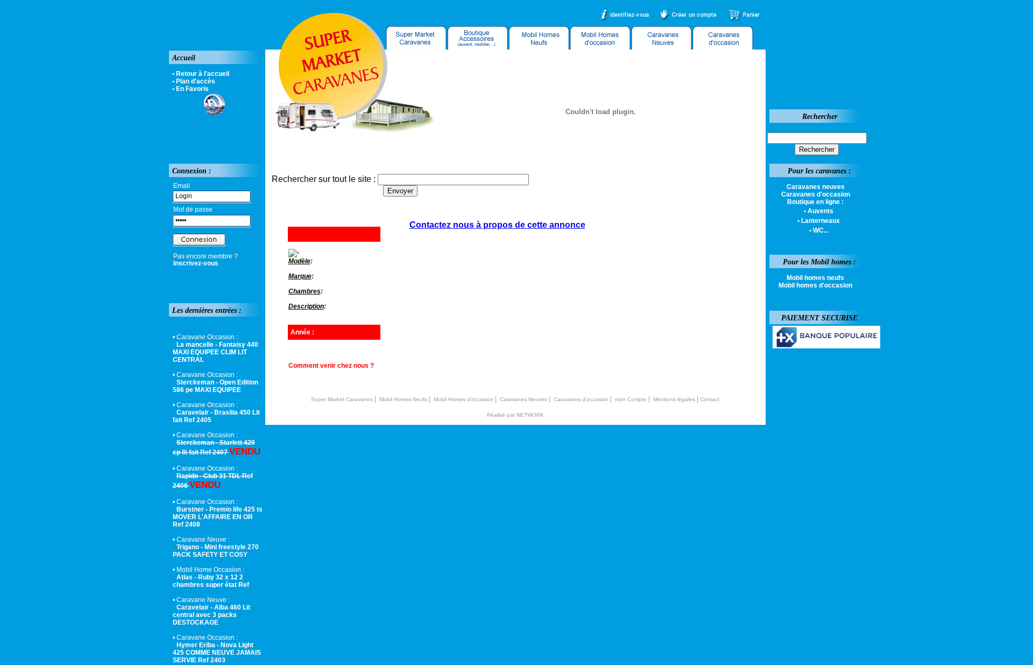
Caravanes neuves (816, 187)
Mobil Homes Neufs (403, 399)
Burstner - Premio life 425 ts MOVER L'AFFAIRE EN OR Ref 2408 (218, 517)
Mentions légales (674, 399)
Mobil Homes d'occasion (463, 399)
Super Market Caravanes (342, 399)
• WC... (819, 230)
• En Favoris (190, 89)
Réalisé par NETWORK (515, 415)
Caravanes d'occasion (581, 399)
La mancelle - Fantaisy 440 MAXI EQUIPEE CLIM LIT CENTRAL (215, 352)
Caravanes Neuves (523, 399)
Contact (709, 399)
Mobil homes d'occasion (815, 285)
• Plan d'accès (193, 81)
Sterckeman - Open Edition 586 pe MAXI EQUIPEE (215, 386)
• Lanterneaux (818, 221)
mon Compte (631, 399)
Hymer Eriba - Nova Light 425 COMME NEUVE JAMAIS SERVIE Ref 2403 (217, 652)
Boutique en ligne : (815, 202)
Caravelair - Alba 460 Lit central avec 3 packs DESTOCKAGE (211, 615)
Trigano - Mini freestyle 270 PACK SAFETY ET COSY (216, 550)
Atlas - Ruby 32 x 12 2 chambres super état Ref (211, 581)
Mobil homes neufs (815, 278)
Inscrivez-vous (195, 263)
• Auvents (818, 211)
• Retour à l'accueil (200, 74)
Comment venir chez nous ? (331, 365)
